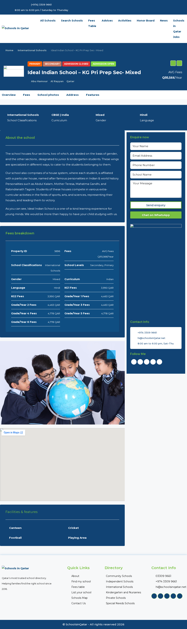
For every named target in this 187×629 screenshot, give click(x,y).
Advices (107, 20)
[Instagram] (159, 362)
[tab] (111, 354)
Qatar (70, 81)
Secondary (52, 63)
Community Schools (119, 576)
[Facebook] (134, 362)
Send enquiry (155, 205)
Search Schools (72, 20)
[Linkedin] (153, 362)
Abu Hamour (39, 81)
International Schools (32, 50)
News (164, 20)
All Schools (48, 20)
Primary (34, 63)
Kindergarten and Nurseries (123, 592)
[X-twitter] (140, 362)
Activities (124, 20)
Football (15, 537)
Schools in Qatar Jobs (178, 29)
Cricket (73, 528)
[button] (173, 63)
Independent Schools (119, 581)
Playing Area (77, 537)
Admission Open (103, 63)
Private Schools (116, 597)
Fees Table (92, 23)
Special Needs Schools (120, 603)
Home (9, 50)
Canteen (15, 528)
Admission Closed (76, 63)
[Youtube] (146, 362)
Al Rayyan (57, 81)
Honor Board (145, 20)
